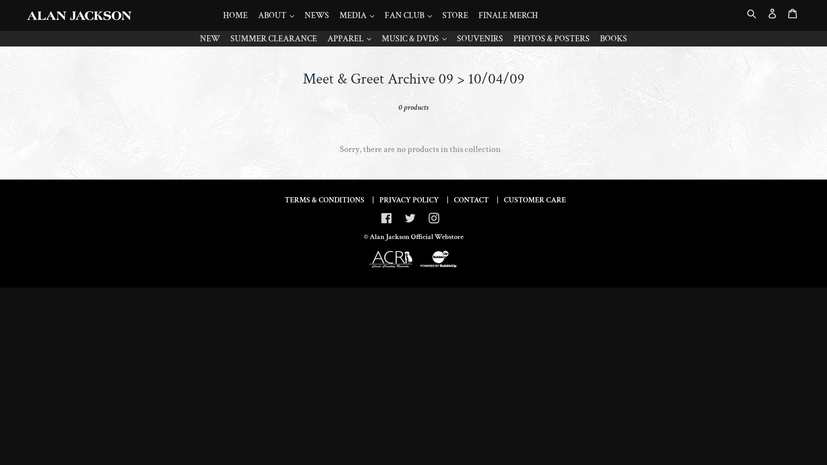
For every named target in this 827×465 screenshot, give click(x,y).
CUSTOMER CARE (535, 200)
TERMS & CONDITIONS (324, 200)
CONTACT (471, 200)
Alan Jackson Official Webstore (416, 237)
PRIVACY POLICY (409, 200)
